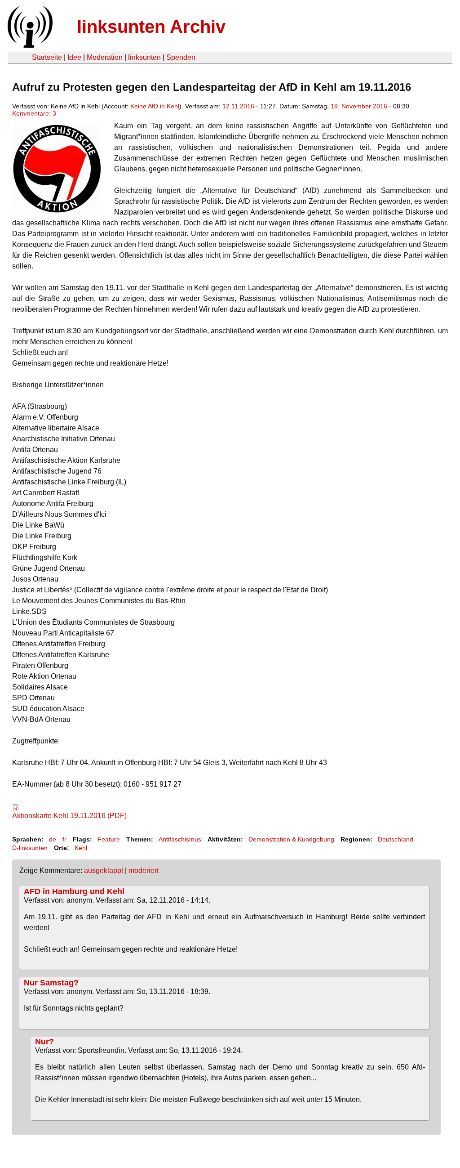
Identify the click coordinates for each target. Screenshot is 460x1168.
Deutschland (395, 839)
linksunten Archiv (151, 26)
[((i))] (29, 45)
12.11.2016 (238, 106)
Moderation (105, 57)
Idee (74, 57)
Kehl (81, 847)
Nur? (44, 1041)
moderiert (143, 870)
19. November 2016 (359, 106)
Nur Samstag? (51, 982)
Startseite (47, 57)
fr (64, 839)
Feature (108, 839)
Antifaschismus (180, 839)
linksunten (144, 57)
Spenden (180, 57)
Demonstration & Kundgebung (291, 839)
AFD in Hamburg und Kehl (74, 891)
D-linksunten (30, 847)
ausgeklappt (103, 870)
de (52, 839)
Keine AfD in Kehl (154, 106)
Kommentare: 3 (34, 113)
